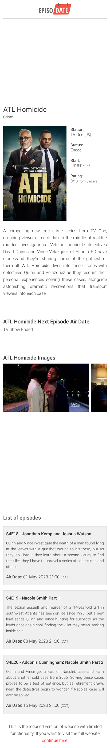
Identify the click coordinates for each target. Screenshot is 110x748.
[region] (55, 61)
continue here (54, 740)
